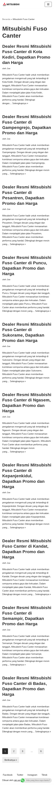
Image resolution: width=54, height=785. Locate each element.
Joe (8, 68)
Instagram (32, 775)
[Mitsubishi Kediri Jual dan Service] (12, 4)
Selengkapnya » (20, 103)
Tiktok (44, 775)
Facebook (8, 775)
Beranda (6, 19)
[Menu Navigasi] (48, 4)
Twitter (20, 775)
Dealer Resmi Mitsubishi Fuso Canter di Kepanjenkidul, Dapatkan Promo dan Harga (26, 476)
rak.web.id (19, 780)
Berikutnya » (10, 760)
